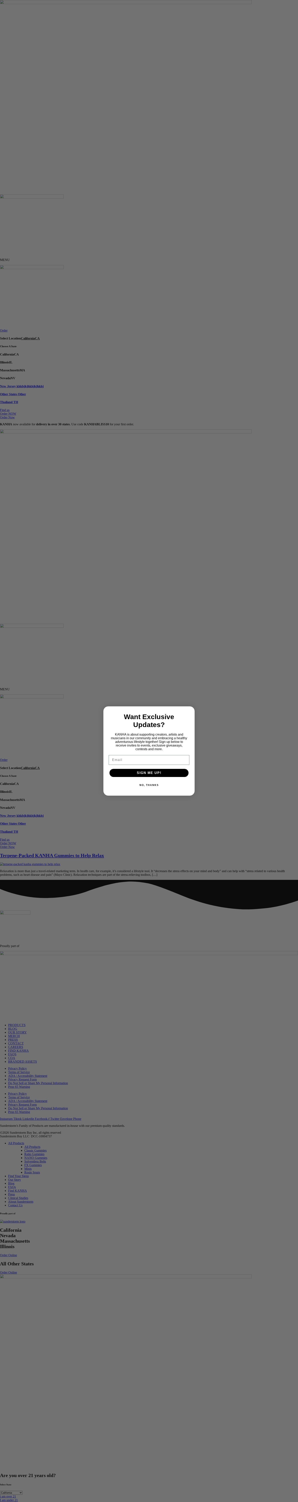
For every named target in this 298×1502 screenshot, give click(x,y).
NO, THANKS (149, 785)
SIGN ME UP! (149, 773)
